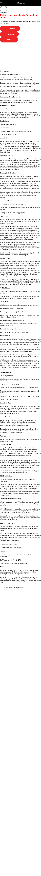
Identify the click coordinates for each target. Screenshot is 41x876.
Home (13, 55)
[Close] (3, 9)
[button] (10, 28)
